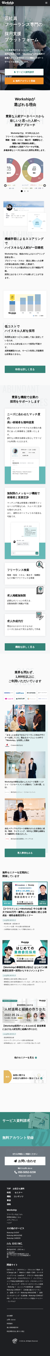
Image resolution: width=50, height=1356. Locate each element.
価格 (9, 1204)
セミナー (18, 1193)
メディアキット (12, 1220)
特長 (9, 1193)
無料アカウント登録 (25, 81)
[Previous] (5, 185)
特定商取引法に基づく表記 (15, 1331)
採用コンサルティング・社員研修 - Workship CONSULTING (25, 1295)
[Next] (44, 185)
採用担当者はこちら (14, 1217)
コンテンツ (18, 1196)
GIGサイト (10, 1270)
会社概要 (10, 1315)
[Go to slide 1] (21, 191)
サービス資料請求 (25, 72)
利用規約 (10, 1323)
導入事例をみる (25, 853)
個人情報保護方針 (12, 1327)
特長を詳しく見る (25, 369)
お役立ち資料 (18, 1189)
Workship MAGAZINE (14, 1235)
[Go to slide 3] (28, 191)
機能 (9, 1196)
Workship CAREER (13, 1238)
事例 (9, 1200)
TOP (9, 1189)
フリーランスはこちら (15, 1214)
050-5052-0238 (27, 1172)
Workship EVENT (13, 1232)
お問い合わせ (27, 1161)
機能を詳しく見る (25, 647)
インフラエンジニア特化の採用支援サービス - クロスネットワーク (25, 1281)
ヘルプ (9, 1223)
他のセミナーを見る (24, 1057)
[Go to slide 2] (25, 191)
